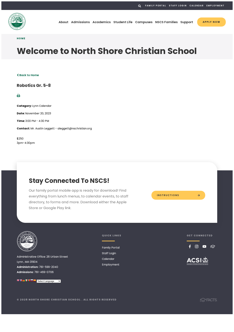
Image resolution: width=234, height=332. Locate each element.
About (63, 22)
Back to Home (29, 75)
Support (186, 22)
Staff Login (178, 5)
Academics (102, 22)
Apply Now (211, 22)
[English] (18, 281)
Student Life (122, 22)
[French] (21, 281)
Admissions (80, 22)
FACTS (213, 246)
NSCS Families (166, 22)
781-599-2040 (48, 267)
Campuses (143, 22)
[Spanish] (34, 281)
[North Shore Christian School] (27, 241)
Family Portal (155, 5)
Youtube (204, 246)
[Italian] (26, 281)
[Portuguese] (29, 281)
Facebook (190, 246)
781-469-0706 (44, 272)
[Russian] (31, 281)
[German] (23, 281)
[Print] (18, 96)
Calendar (196, 5)
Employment (215, 5)
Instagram (196, 246)
